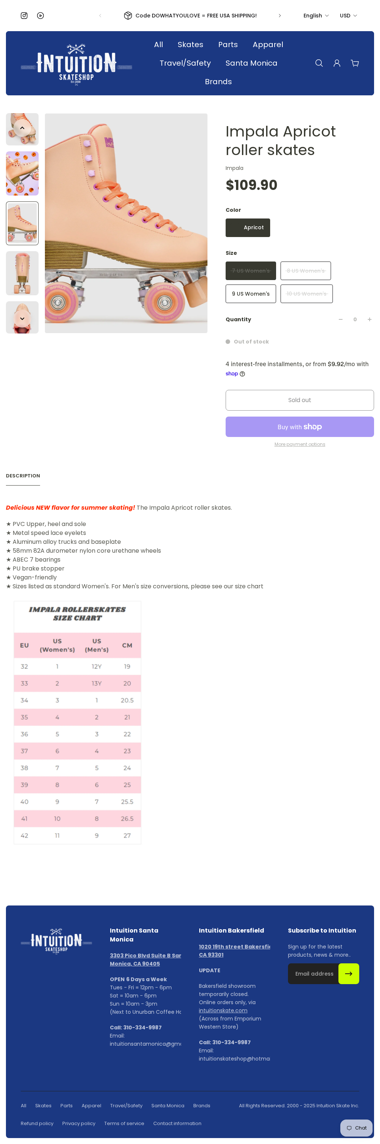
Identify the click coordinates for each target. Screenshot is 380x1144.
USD (345, 15)
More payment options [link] (300, 444)
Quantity (238, 319)
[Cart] (355, 63)
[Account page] (337, 63)
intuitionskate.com (223, 1010)
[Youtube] (40, 15)
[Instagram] (24, 15)
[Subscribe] (348, 973)
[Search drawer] (319, 63)
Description (23, 476)
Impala (234, 168)
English (313, 15)
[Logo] (76, 63)
